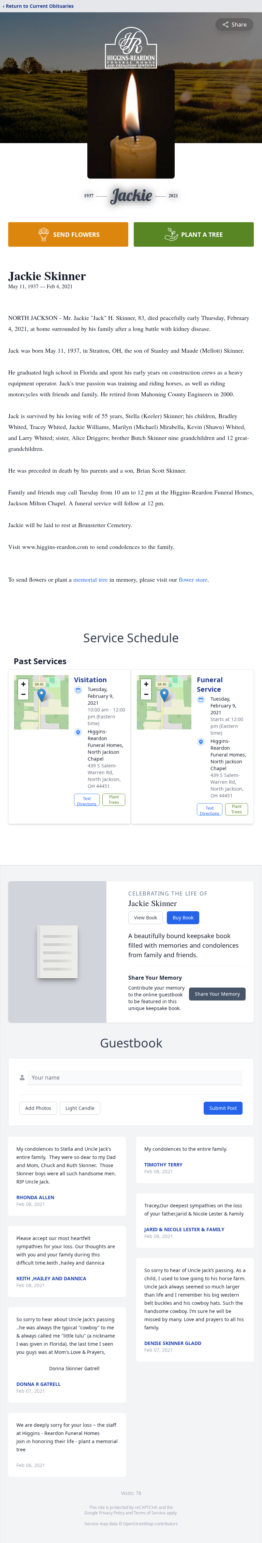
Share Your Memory (217, 994)
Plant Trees (113, 799)
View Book (145, 917)
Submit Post (223, 1108)
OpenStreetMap (138, 1524)
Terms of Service (149, 1513)
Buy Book (183, 917)
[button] (41, 695)
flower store (193, 579)
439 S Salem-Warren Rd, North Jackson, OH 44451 (104, 775)
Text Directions (87, 801)
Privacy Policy (112, 1513)
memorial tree (90, 579)
